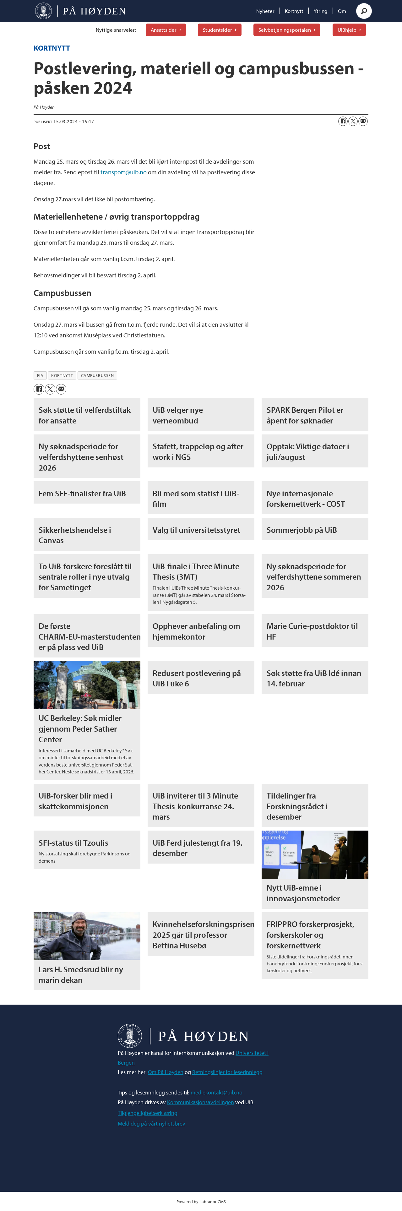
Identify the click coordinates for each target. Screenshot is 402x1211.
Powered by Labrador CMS (201, 1201)
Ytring (321, 11)
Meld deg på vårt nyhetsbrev (151, 1123)
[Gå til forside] (80, 11)
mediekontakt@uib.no (216, 1092)
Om (342, 11)
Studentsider (217, 29)
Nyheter (265, 11)
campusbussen (97, 375)
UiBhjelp (347, 29)
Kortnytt (294, 11)
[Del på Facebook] (343, 121)
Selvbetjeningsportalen (284, 29)
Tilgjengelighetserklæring (147, 1112)
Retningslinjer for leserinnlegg (227, 1072)
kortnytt (62, 375)
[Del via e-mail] (363, 121)
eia (40, 375)
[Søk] (364, 11)
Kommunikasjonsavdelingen (200, 1102)
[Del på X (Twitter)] (353, 121)
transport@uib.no (123, 172)
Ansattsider (164, 29)
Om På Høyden (165, 1072)
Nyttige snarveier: (116, 29)
